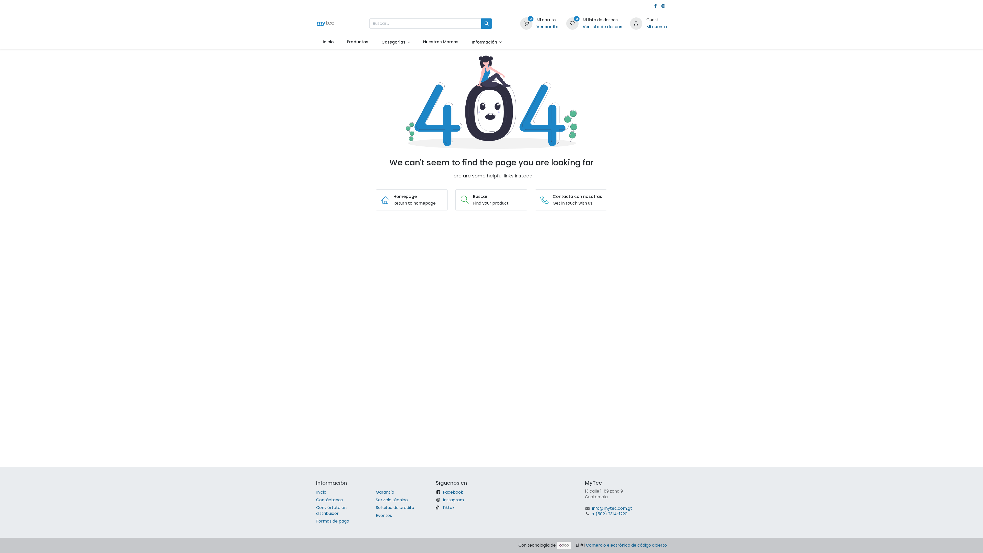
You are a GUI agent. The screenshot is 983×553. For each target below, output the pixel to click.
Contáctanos (329, 500)
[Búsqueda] (486, 23)
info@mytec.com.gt (612, 508)
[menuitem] (328, 42)
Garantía (385, 492)
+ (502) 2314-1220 (609, 514)
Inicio (321, 492)
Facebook (453, 492)
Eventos (384, 515)
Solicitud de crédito (395, 508)
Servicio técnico (392, 500)
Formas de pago (332, 521)
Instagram (453, 500)
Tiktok (448, 508)
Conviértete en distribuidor (331, 510)
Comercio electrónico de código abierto (626, 545)
